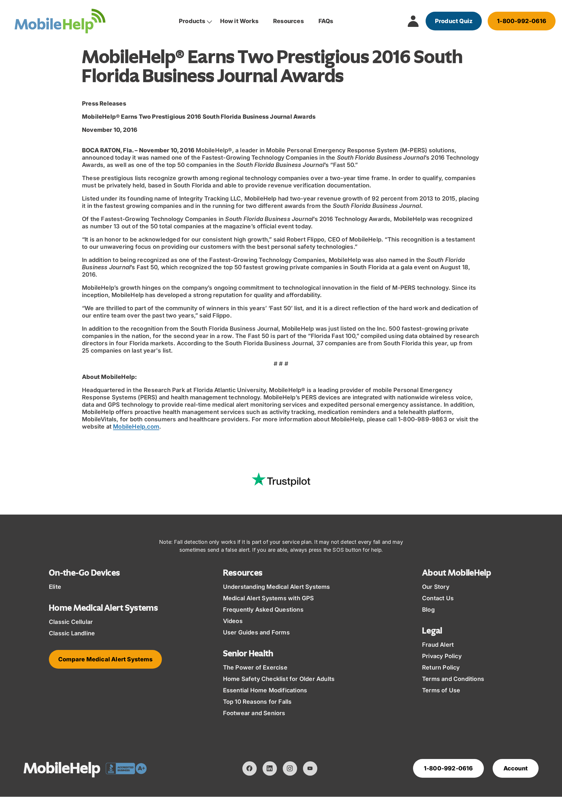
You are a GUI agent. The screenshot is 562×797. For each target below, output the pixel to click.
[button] (192, 21)
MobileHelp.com (136, 426)
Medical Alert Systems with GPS (268, 598)
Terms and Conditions (453, 678)
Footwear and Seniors (254, 713)
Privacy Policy (442, 656)
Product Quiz (453, 21)
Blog (428, 609)
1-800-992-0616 (521, 21)
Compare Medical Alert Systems (105, 659)
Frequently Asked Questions (263, 609)
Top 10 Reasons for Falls (257, 701)
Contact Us (438, 598)
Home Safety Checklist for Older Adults (279, 678)
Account (515, 768)
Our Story (435, 586)
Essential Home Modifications (265, 690)
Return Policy (441, 667)
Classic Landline (72, 633)
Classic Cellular (71, 621)
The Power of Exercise (255, 667)
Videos (233, 621)
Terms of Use (441, 690)
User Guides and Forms (256, 632)
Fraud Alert (438, 644)
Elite (55, 586)
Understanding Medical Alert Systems (276, 586)
